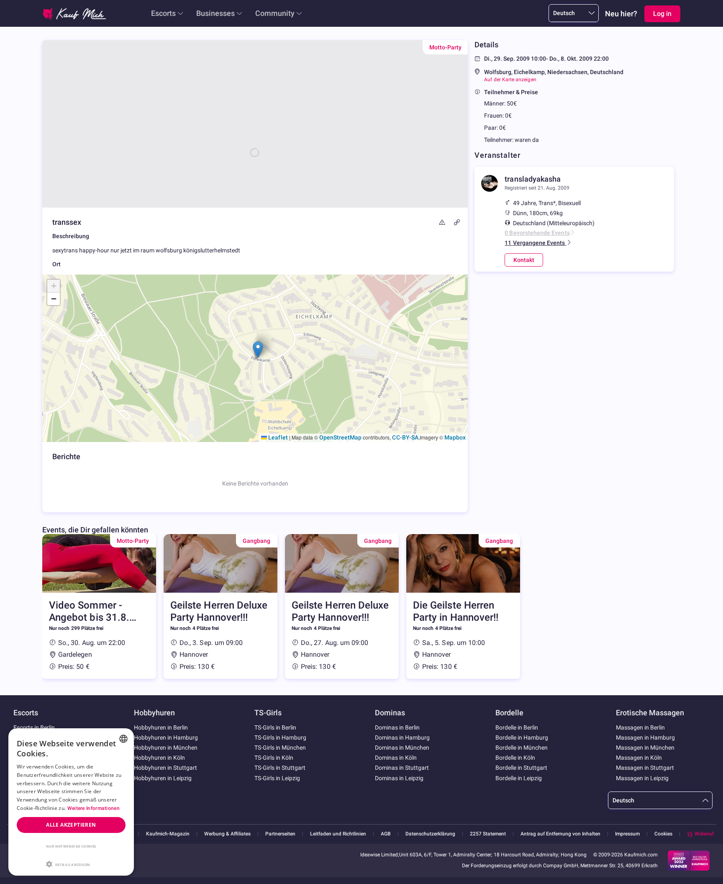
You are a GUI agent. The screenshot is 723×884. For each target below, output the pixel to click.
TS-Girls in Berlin (275, 727)
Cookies (663, 834)
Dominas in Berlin (397, 727)
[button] (258, 349)
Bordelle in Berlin (516, 727)
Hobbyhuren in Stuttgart (165, 767)
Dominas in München (402, 747)
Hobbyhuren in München (165, 747)
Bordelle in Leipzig (518, 778)
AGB (386, 834)
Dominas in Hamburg (402, 737)
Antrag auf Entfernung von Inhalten (560, 834)
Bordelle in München (521, 747)
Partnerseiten (280, 834)
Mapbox (455, 437)
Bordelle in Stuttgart (521, 767)
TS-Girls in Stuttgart (279, 767)
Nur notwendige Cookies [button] (71, 846)
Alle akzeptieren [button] (71, 824)
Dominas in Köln (396, 757)
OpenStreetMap (340, 437)
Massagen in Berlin (640, 727)
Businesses (215, 13)
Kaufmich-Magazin (168, 834)
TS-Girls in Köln (273, 757)
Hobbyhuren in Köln (159, 757)
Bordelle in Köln (515, 757)
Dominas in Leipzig (399, 778)
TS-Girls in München (280, 747)
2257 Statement (488, 834)
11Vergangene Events (535, 242)
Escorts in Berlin (34, 727)
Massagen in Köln (639, 757)
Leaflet (277, 437)
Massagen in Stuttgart (645, 767)
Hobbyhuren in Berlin (161, 727)
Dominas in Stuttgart (402, 767)
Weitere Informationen (93, 808)
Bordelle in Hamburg (521, 737)
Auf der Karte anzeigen (510, 79)
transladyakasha (533, 179)
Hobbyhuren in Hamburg (166, 737)
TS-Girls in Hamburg (280, 737)
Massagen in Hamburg (645, 737)
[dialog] (71, 802)
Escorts (163, 13)
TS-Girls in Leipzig (277, 778)
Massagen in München (645, 747)
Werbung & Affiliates (227, 834)
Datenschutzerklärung (430, 834)
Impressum (627, 834)
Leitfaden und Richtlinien (338, 834)
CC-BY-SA (405, 437)
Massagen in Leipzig (642, 778)
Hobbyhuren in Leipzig (163, 778)
